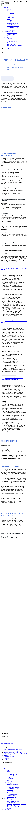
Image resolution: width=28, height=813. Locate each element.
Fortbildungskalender (9, 756)
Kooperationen (10, 778)
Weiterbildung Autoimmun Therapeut (13, 749)
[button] (9, 374)
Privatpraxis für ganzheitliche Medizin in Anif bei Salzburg (11, 625)
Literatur (6, 759)
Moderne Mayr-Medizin (13, 787)
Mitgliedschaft (10, 776)
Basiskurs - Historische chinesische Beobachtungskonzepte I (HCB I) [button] (12, 378)
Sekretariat (9, 773)
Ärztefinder (6, 809)
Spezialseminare (11, 791)
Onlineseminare (11, 795)
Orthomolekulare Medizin (13, 788)
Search (7, 3)
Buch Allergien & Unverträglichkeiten (16, 804)
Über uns (6, 769)
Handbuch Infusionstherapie (14, 801)
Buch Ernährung (11, 805)
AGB (8, 780)
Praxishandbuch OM (12, 802)
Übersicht (9, 799)
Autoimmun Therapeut (12, 784)
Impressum (9, 781)
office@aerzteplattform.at (7, 743)
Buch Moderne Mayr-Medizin (14, 806)
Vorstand (9, 771)
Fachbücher (6, 758)
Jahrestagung (10, 790)
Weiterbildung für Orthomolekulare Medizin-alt (15, 754)
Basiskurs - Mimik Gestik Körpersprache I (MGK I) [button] (14, 321)
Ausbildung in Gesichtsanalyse (11, 751)
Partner (8, 777)
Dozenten (6, 755)
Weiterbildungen (8, 783)
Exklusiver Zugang (11, 797)
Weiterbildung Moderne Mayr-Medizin (13, 752)
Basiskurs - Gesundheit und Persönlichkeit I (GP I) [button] (14, 269)
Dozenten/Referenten (12, 774)
